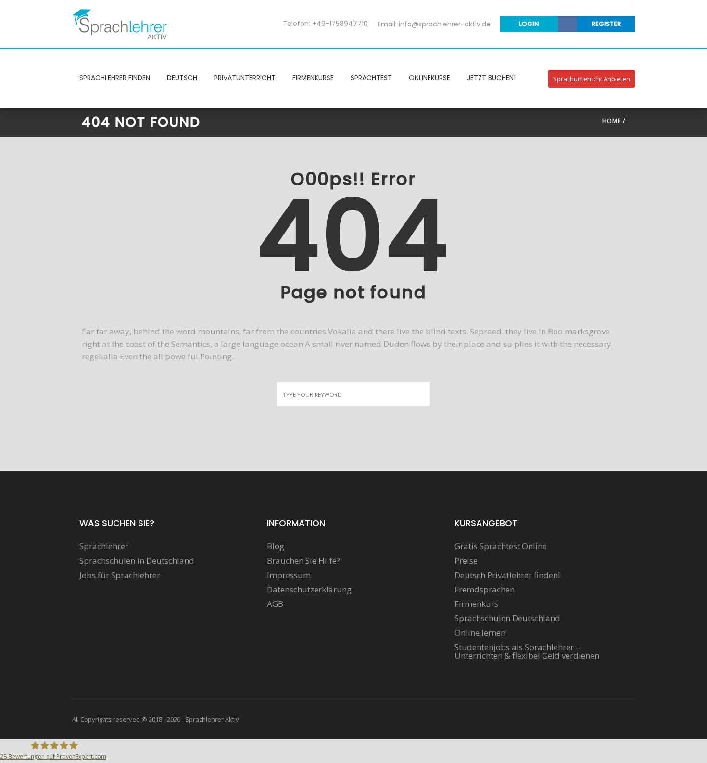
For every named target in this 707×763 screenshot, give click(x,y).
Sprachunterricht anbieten (591, 78)
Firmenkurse (313, 78)
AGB (275, 604)
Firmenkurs (476, 604)
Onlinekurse (429, 78)
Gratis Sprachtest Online (500, 546)
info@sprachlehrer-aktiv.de (445, 24)
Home (611, 121)
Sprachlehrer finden (114, 78)
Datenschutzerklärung (309, 589)
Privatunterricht (245, 78)
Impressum (289, 575)
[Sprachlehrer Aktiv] (120, 23)
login (529, 23)
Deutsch (182, 78)
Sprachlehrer (103, 546)
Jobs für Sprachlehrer (119, 575)
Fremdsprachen (484, 589)
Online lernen (479, 632)
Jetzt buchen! (491, 78)
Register (606, 23)
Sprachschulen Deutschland (507, 618)
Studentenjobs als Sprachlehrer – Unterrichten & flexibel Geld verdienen (526, 651)
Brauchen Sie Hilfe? (303, 560)
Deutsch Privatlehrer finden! (507, 575)
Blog (275, 546)
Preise (466, 560)
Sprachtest (371, 78)
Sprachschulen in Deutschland (136, 560)
